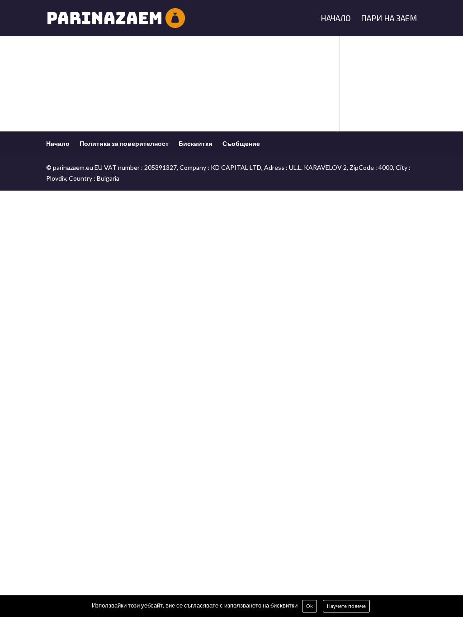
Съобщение (241, 143)
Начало (336, 19)
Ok (309, 606)
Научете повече (346, 606)
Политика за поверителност (124, 143)
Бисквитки (196, 143)
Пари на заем (389, 19)
